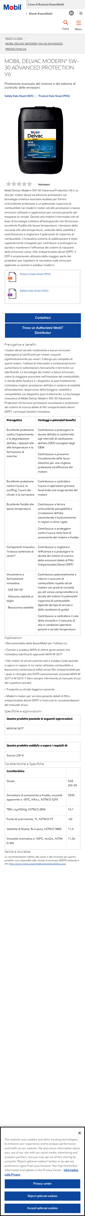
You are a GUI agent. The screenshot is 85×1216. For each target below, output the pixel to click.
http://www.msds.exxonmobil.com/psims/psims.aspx (37, 863)
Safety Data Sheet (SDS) (19, 96)
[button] (78, 24)
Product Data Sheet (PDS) (54, 96)
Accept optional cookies (42, 1208)
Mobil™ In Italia (13, 38)
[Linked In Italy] (71, 14)
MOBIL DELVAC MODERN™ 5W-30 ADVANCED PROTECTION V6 (34, 46)
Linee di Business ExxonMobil (46, 4)
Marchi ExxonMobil (40, 14)
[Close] (80, 1133)
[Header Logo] (13, 5)
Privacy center (42, 1184)
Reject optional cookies (42, 1196)
